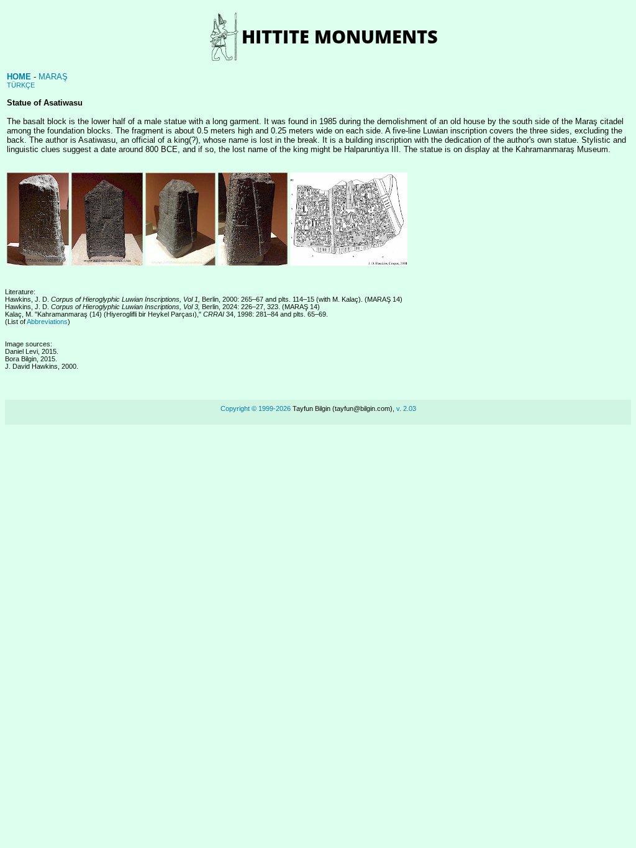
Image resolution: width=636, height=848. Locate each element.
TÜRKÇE (21, 85)
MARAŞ (53, 76)
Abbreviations (47, 321)
